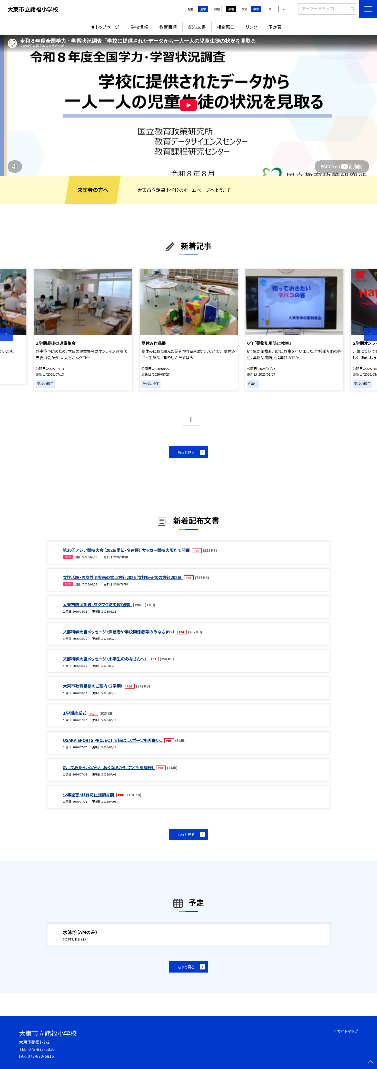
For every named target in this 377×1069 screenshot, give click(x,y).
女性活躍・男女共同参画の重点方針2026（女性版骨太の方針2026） (123, 577)
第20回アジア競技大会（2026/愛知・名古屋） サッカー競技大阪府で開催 (127, 550)
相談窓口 (225, 27)
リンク (251, 27)
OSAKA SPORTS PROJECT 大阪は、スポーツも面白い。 (113, 740)
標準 (256, 9)
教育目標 (168, 27)
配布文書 (197, 27)
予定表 (274, 27)
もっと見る (186, 452)
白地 (217, 9)
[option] (188, 105)
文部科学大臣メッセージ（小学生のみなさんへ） (105, 658)
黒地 (231, 9)
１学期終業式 (75, 713)
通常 (203, 9)
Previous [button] (6, 334)
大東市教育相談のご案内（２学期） (93, 686)
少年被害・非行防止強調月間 (89, 794)
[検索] (351, 8)
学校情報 (139, 27)
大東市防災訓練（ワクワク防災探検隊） (97, 604)
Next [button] (370, 334)
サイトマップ (347, 1031)
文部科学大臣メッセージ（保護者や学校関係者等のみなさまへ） (119, 632)
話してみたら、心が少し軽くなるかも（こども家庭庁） (109, 767)
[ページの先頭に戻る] (370, 1062)
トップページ (107, 27)
